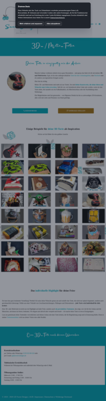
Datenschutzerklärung (57, 18)
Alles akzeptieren (53, 24)
